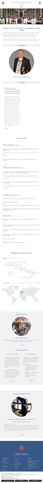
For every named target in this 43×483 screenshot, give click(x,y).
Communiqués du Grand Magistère (11, 195)
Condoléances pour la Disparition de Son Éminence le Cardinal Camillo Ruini (19, 198)
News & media (21, 138)
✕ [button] (41, 473)
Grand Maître (21, 45)
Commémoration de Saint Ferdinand (10, 202)
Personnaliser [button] (35, 480)
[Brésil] (15, 299)
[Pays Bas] (21, 291)
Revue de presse (6, 215)
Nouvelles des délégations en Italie (11, 145)
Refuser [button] (21, 480)
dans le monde (6, 283)
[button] (21, 7)
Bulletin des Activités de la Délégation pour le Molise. (14, 242)
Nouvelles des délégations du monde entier (13, 167)
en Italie (4, 258)
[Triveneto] (19, 262)
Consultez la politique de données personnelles (9, 478)
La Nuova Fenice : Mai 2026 (9, 238)
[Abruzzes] (25, 269)
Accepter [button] (7, 480)
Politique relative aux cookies (6, 476)
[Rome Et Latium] (21, 270)
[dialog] (21, 477)
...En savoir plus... (6, 128)
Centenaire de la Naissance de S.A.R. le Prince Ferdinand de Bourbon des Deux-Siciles (21, 205)
